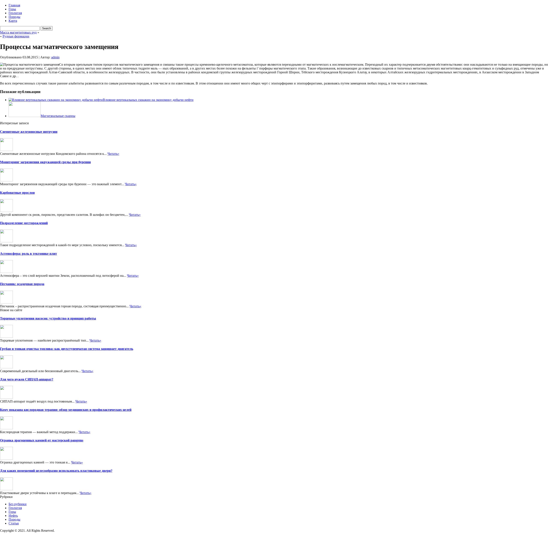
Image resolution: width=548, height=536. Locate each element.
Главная (14, 5)
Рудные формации (16, 36)
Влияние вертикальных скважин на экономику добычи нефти (148, 100)
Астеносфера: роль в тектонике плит (28, 253)
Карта (13, 20)
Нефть (13, 515)
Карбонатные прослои (17, 192)
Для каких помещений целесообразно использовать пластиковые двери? (56, 470)
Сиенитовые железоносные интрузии (28, 131)
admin (55, 57)
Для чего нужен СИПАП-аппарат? (26, 379)
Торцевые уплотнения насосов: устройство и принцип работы (48, 318)
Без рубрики (18, 504)
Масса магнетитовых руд (18, 32)
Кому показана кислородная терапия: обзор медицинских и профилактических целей (65, 410)
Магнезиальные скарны (58, 116)
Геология (15, 13)
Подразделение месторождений (24, 223)
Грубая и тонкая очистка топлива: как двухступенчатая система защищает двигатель (66, 349)
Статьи (14, 523)
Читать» (113, 153)
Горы (12, 9)
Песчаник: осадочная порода (22, 284)
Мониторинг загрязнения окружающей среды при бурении (45, 162)
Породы (14, 17)
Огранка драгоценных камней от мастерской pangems (41, 440)
